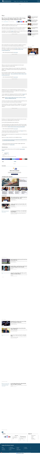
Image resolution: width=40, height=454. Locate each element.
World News (3, 449)
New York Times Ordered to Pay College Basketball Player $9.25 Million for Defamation (18, 384)
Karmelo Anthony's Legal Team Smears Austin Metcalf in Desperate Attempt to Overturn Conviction (35, 21)
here (7, 137)
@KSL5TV (16, 49)
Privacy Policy (19, 452)
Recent (6, 154)
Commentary (21, 1)
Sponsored (25, 448)
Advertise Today (12, 144)
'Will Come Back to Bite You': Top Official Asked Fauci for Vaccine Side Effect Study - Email (35, 24)
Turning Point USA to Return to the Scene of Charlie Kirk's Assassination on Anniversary (35, 31)
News (18, 1)
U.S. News (3, 448)
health (22, 130)
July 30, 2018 (16, 52)
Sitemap (21, 452)
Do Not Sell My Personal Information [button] (28, 452)
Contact (8, 154)
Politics (3, 447)
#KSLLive (19, 49)
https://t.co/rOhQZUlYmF (14, 73)
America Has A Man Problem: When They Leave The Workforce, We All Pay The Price (19, 273)
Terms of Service (23, 452)
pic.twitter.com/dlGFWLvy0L (6, 50)
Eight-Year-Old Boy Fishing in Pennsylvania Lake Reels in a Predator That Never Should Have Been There (15, 98)
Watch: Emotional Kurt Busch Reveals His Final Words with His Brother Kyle (35, 34)
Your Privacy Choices (21, 453)
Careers (32, 437)
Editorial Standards (33, 435)
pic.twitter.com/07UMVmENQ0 (20, 126)
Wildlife (15, 161)
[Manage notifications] (1, 452)
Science (18, 448)
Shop (27, 1)
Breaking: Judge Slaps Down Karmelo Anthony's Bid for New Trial (35, 17)
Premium (15, 1)
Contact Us (32, 436)
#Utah (22, 49)
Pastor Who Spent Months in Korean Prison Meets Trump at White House (35, 28)
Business (18, 447)
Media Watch (19, 449)
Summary (4, 154)
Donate (25, 1)
